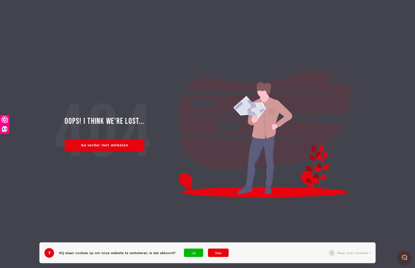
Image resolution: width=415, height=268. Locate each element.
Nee (218, 253)
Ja (193, 253)
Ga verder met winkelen (104, 145)
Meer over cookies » (354, 253)
